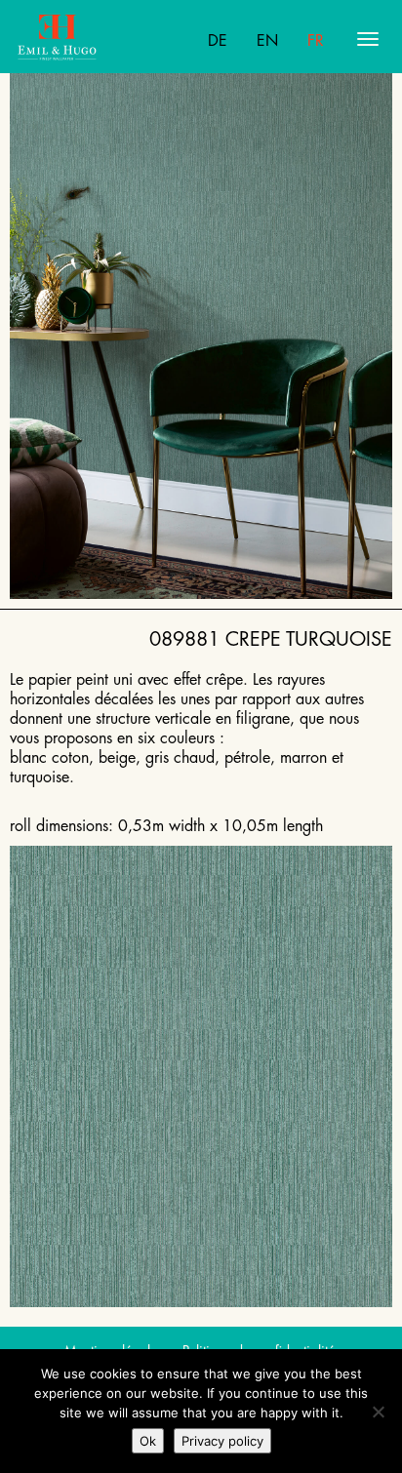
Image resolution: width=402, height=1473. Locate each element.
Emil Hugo (93, 39)
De (217, 41)
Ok (148, 1441)
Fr (315, 41)
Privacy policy (222, 1441)
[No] (377, 1411)
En (267, 41)
